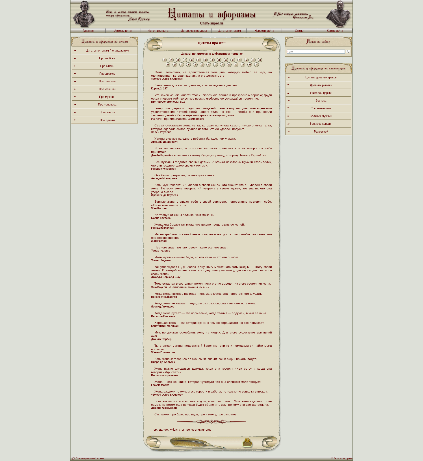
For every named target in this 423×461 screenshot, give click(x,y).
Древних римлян (321, 85)
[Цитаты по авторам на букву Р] (175, 66)
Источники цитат (159, 30)
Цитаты (99, 458)
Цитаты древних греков (321, 77)
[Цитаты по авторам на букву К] (232, 61)
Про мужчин (107, 96)
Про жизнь (107, 66)
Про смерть (107, 112)
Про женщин (107, 89)
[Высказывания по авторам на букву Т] (188, 66)
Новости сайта (264, 30)
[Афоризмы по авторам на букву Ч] (222, 66)
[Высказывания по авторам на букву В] (178, 61)
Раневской (321, 131)
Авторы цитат (123, 30)
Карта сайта (335, 30)
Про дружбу (107, 73)
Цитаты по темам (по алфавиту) (107, 50)
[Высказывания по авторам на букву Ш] (229, 66)
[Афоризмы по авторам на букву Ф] (202, 66)
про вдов (191, 414)
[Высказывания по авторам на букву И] (219, 61)
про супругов (227, 414)
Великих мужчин (321, 116)
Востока (320, 100)
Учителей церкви (321, 92)
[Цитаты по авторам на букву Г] (185, 61)
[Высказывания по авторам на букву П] (168, 66)
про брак (177, 414)
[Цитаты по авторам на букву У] (195, 66)
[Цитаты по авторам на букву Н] (253, 61)
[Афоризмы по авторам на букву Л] (239, 61)
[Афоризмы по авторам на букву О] (260, 61)
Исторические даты (194, 30)
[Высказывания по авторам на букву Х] (208, 66)
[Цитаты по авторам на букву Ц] (215, 66)
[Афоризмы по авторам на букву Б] (171, 61)
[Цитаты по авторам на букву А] (164, 61)
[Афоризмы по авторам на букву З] (212, 61)
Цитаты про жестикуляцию (192, 429)
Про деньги (107, 120)
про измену (208, 414)
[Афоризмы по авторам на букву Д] (191, 61)
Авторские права (343, 458)
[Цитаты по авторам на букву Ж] (205, 61)
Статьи (299, 30)
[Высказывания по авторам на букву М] (246, 61)
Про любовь (107, 58)
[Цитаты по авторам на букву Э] (243, 66)
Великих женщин (321, 123)
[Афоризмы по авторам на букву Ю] (249, 66)
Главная (88, 30)
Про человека (107, 104)
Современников (321, 108)
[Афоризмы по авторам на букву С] (181, 66)
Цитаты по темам (229, 30)
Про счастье (107, 81)
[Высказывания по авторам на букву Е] (198, 61)
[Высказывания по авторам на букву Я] (256, 66)
